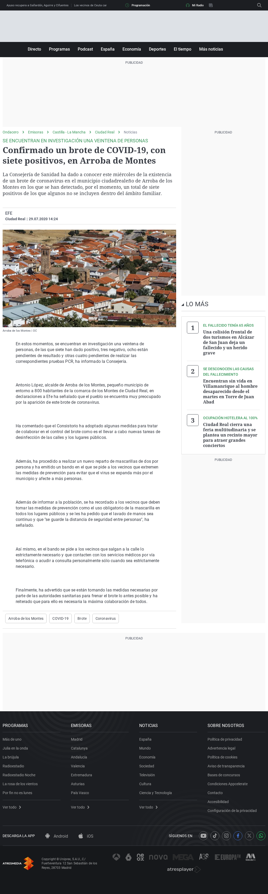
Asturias (78, 784)
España (108, 49)
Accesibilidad (218, 802)
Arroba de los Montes (25, 618)
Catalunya (79, 748)
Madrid (76, 739)
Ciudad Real (104, 132)
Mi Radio (198, 5)
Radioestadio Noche (19, 775)
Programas (59, 49)
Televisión (147, 775)
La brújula (11, 757)
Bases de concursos (224, 775)
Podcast (85, 49)
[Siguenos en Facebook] (237, 835)
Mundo (145, 748)
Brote (82, 618)
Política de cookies (222, 757)
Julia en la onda (15, 748)
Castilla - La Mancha (69, 132)
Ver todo (9, 807)
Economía (131, 49)
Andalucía (79, 757)
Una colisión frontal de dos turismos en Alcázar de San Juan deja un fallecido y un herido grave (228, 342)
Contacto (215, 793)
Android (60, 836)
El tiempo (182, 49)
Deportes (157, 49)
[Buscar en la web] (259, 5)
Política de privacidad (225, 739)
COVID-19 (60, 618)
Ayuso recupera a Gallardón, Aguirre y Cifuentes (38, 5)
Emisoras (35, 132)
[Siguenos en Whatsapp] (260, 835)
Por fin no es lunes (17, 793)
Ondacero (11, 132)
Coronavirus (106, 618)
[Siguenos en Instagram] (226, 835)
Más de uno (12, 739)
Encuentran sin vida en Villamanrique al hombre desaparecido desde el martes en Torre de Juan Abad (230, 391)
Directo (34, 49)
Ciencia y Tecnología (155, 793)
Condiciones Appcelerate (228, 784)
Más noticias (211, 49)
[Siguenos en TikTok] (214, 835)
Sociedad (146, 766)
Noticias (130, 132)
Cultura (145, 784)
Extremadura (81, 775)
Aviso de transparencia (226, 766)
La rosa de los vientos (20, 784)
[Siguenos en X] (249, 835)
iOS (89, 836)
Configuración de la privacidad (232, 811)
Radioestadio (13, 766)
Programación (141, 5)
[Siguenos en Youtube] (203, 835)
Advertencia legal (221, 748)
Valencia (78, 766)
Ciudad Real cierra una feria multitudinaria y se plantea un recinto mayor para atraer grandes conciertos (230, 435)
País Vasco (80, 793)
